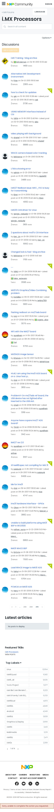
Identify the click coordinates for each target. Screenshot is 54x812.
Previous (8, 749)
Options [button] (46, 37)
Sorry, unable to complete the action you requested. (25, 806)
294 (31, 607)
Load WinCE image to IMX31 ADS (26, 567)
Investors (35, 775)
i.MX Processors (11, 652)
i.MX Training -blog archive (24, 58)
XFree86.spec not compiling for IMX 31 (29, 465)
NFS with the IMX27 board (23, 331)
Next (17, 749)
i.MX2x (9, 742)
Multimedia (12, 732)
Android (10, 711)
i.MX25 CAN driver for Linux (24, 210)
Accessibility (19, 792)
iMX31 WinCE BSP (19, 548)
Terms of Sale (27, 789)
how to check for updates (23, 92)
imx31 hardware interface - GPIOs (27, 503)
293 (24, 607)
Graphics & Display (15, 721)
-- (12, 267)
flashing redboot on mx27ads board (28, 312)
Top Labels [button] (12, 663)
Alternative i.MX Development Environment (25, 75)
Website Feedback (32, 792)
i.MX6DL (10, 706)
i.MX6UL (10, 716)
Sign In (48, 4)
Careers (23, 775)
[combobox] (27, 27)
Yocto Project (13, 685)
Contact (12, 778)
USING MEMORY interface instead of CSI (28, 113)
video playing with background (26, 133)
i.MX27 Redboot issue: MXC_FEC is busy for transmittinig (30, 189)
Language (40, 11)
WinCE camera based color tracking (29, 153)
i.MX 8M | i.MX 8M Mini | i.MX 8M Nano (18, 690)
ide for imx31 (17, 484)
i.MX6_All (10, 680)
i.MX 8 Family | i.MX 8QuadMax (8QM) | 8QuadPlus (18, 695)
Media (46, 775)
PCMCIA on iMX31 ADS (21, 586)
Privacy (6, 789)
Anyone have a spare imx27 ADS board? (27, 422)
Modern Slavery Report (41, 789)
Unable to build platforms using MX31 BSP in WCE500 (29, 524)
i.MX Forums (8, 12)
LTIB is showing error (21, 168)
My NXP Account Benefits (33, 778)
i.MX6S (9, 727)
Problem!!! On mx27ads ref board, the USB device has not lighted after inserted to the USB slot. (29, 398)
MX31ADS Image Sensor (22, 354)
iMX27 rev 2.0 (17, 442)
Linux (9, 669)
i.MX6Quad (11, 674)
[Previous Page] (12, 607)
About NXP (10, 775)
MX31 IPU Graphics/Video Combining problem (29, 292)
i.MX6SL (10, 737)
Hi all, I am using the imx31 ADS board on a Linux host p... (29, 375)
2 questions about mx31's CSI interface (29, 232)
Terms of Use (15, 789)
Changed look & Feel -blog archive (28, 252)
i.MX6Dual (11, 701)
